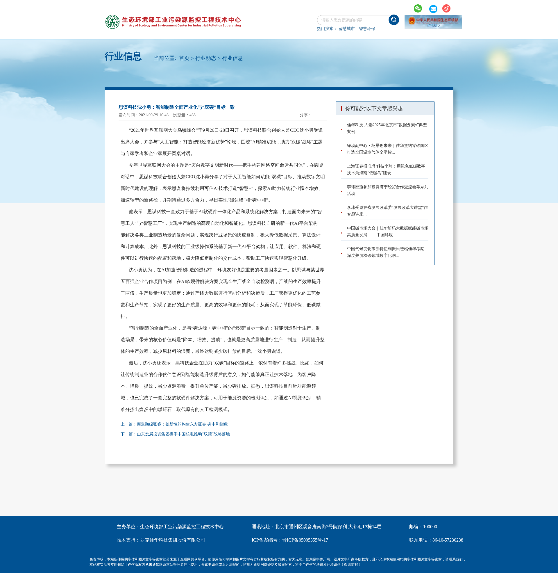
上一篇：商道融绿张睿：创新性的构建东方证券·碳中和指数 (174, 424)
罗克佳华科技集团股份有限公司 (172, 540)
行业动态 (205, 58)
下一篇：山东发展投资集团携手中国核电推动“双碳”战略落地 (175, 434)
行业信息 (232, 58)
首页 (184, 58)
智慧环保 (367, 28)
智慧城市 (347, 28)
